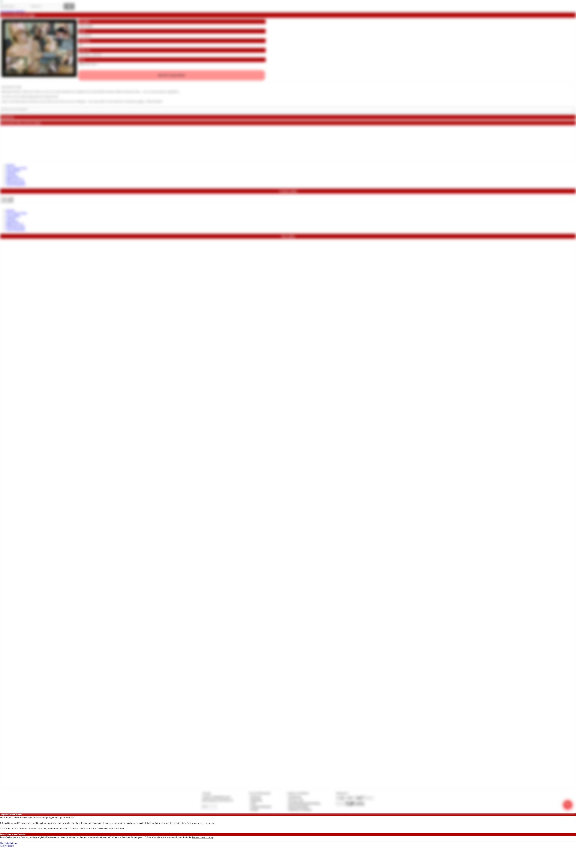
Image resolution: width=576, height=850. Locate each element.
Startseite (10, 165)
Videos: (7, 198)
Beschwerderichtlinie (299, 806)
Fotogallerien (12, 176)
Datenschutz (256, 800)
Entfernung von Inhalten (300, 809)
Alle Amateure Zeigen (16, 168)
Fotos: (7, 201)
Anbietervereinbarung (260, 806)
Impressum (256, 796)
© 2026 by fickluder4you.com (216, 796)
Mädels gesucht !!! (15, 179)
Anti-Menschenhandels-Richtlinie (304, 803)
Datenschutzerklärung (202, 837)
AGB (253, 803)
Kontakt (254, 809)
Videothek (11, 173)
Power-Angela (86, 26)
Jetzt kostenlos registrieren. (12, 11)
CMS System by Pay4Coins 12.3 (217, 800)
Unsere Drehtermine (15, 184)
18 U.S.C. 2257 (296, 800)
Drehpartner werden (15, 181)
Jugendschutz (295, 796)
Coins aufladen (13, 170)
